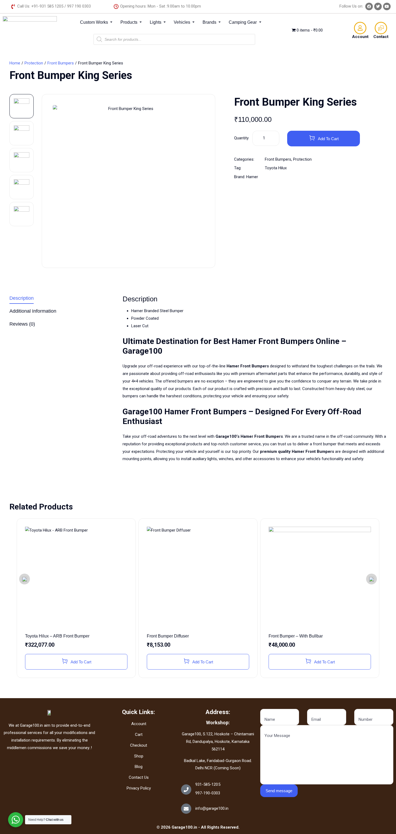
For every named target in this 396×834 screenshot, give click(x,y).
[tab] (61, 299)
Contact (380, 36)
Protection (34, 63)
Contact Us (139, 777)
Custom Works (94, 22)
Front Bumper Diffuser (168, 636)
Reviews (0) (22, 324)
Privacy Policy (139, 788)
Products (129, 22)
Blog (139, 766)
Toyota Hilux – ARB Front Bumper (57, 636)
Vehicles (182, 22)
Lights (156, 22)
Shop (138, 756)
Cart (139, 734)
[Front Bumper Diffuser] (198, 578)
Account (360, 36)
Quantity (241, 138)
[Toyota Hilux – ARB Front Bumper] (76, 578)
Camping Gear (243, 22)
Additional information (32, 311)
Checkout (138, 745)
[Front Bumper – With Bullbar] (320, 578)
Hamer (252, 176)
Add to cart (328, 138)
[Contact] (381, 28)
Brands (210, 22)
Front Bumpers (60, 63)
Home (14, 63)
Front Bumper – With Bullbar (296, 636)
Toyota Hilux (276, 168)
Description (21, 298)
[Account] (360, 28)
